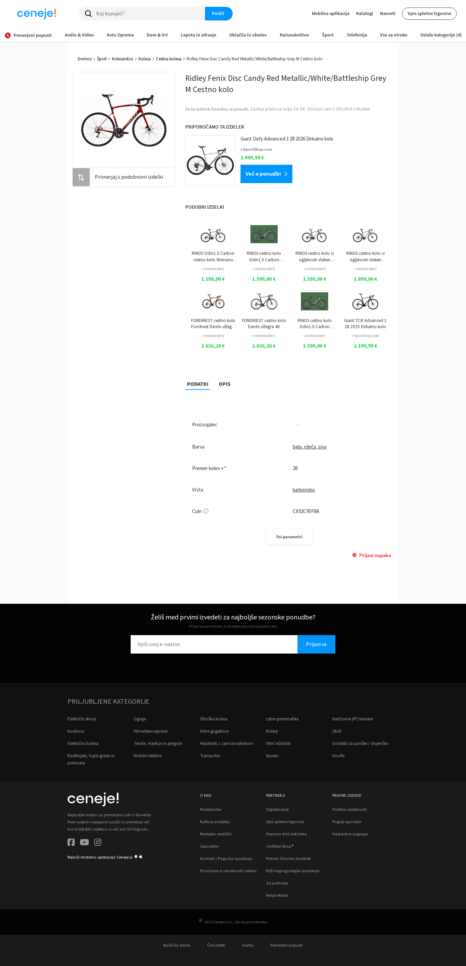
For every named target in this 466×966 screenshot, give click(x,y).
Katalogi (364, 13)
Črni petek (216, 945)
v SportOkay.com (365, 335)
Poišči (218, 13)
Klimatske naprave (151, 731)
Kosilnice (76, 731)
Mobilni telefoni (148, 756)
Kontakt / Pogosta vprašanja (226, 858)
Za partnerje (277, 883)
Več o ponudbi (263, 173)
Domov (85, 59)
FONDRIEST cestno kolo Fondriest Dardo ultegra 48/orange (213, 324)
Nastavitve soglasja (350, 834)
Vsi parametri (289, 537)
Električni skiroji (82, 719)
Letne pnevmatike (282, 719)
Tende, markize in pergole (158, 744)
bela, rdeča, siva (309, 447)
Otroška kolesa (214, 719)
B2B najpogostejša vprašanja (292, 871)
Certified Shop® (279, 846)
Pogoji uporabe (346, 822)
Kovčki (338, 756)
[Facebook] (71, 843)
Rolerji (272, 731)
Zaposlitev (209, 846)
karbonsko (304, 490)
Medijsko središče (215, 834)
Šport (102, 59)
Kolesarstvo (122, 59)
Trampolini (210, 756)
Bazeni (272, 756)
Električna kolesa (83, 744)
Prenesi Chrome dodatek (288, 858)
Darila (247, 945)
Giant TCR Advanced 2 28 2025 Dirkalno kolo (365, 324)
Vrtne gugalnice (214, 731)
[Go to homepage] (36, 13)
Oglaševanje (277, 809)
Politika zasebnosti (349, 809)
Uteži (336, 731)
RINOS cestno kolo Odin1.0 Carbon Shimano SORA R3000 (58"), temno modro (264, 256)
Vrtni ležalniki (278, 744)
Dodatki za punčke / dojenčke (360, 744)
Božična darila (176, 945)
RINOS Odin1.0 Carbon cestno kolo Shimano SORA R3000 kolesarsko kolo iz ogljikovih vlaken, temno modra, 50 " (213, 256)
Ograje (140, 719)
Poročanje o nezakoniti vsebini (228, 871)
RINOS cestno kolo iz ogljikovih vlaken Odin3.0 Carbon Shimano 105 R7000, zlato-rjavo (365, 256)
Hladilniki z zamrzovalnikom (226, 744)
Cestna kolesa (168, 59)
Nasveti (387, 13)
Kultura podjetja (215, 822)
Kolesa (145, 59)
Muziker (363, 109)
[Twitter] (84, 843)
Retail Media (277, 895)
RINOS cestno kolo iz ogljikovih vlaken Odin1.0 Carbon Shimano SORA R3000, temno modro (314, 256)
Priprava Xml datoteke (286, 834)
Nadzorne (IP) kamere (352, 719)
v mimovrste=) (213, 269)
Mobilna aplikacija (330, 13)
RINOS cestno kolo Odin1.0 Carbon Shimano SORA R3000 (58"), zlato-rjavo (314, 324)
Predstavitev (211, 809)
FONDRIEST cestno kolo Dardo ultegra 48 (264, 324)
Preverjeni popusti (286, 945)
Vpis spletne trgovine (429, 13)
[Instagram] (97, 843)
